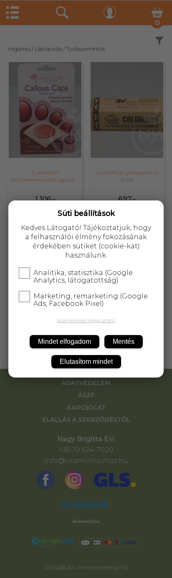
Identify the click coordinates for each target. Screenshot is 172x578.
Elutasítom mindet (86, 361)
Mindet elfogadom (64, 341)
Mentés (123, 341)
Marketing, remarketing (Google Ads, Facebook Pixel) (90, 300)
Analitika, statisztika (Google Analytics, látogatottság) (83, 276)
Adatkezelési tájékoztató (86, 320)
